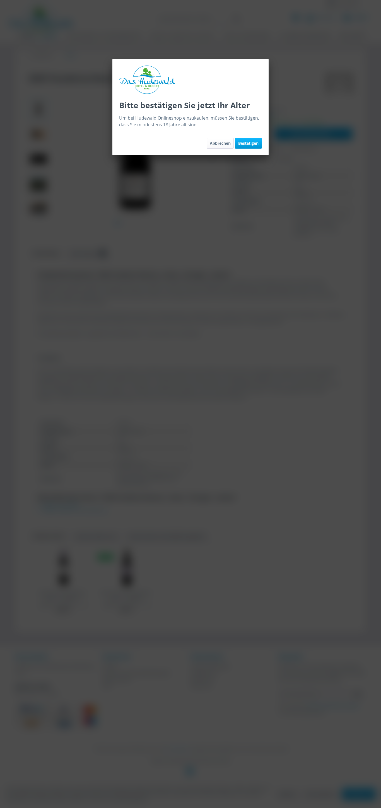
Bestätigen (248, 143)
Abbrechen (220, 143)
